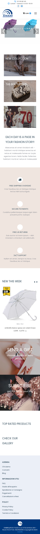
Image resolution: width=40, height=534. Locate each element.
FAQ (3, 483)
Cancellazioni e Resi (10, 496)
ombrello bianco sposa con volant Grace (20, 328)
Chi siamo (6, 467)
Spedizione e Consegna (12, 490)
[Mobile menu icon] (35, 13)
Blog (4, 473)
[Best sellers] (20, 65)
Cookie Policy (7, 510)
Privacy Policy (7, 506)
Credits (20, 532)
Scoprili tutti (20, 33)
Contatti (5, 470)
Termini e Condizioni (10, 513)
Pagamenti (6, 493)
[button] (35, 320)
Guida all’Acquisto (9, 487)
